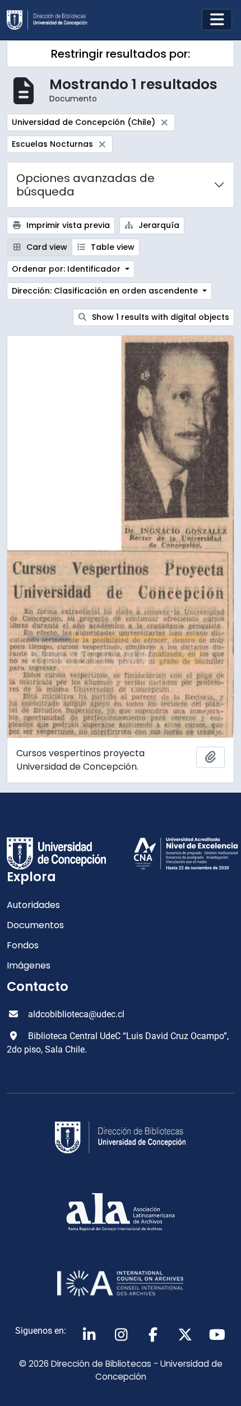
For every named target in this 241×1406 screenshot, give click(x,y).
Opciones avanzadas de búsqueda (85, 184)
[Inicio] (51, 20)
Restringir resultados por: (120, 54)
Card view (45, 247)
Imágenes (28, 965)
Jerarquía (157, 225)
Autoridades (33, 904)
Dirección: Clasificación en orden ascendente (106, 290)
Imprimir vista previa (67, 225)
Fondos (23, 945)
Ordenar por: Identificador (67, 268)
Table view (112, 247)
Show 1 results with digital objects (159, 317)
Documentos (35, 925)
